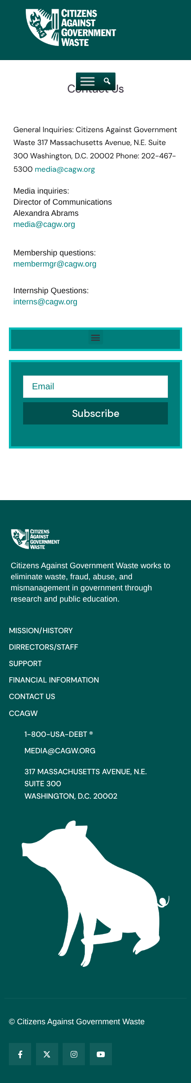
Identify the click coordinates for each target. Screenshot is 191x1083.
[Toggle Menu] (87, 81)
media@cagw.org (65, 169)
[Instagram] (74, 1054)
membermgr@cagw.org (54, 263)
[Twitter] (47, 1054)
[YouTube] (101, 1054)
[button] (95, 337)
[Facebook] (20, 1054)
